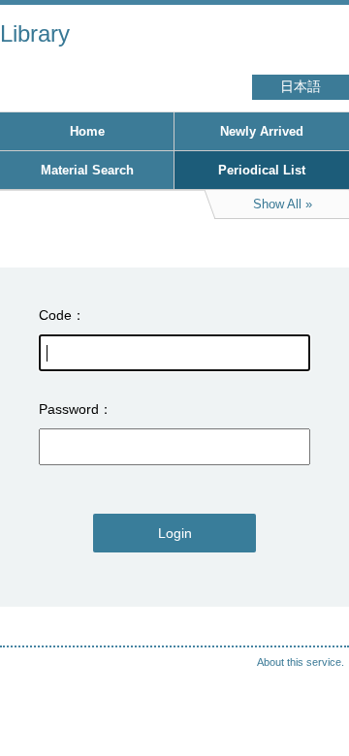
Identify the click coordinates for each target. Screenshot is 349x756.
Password (69, 409)
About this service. (300, 662)
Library (35, 33)
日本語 (300, 86)
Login (175, 533)
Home (87, 131)
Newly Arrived (261, 131)
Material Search (87, 170)
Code (55, 315)
